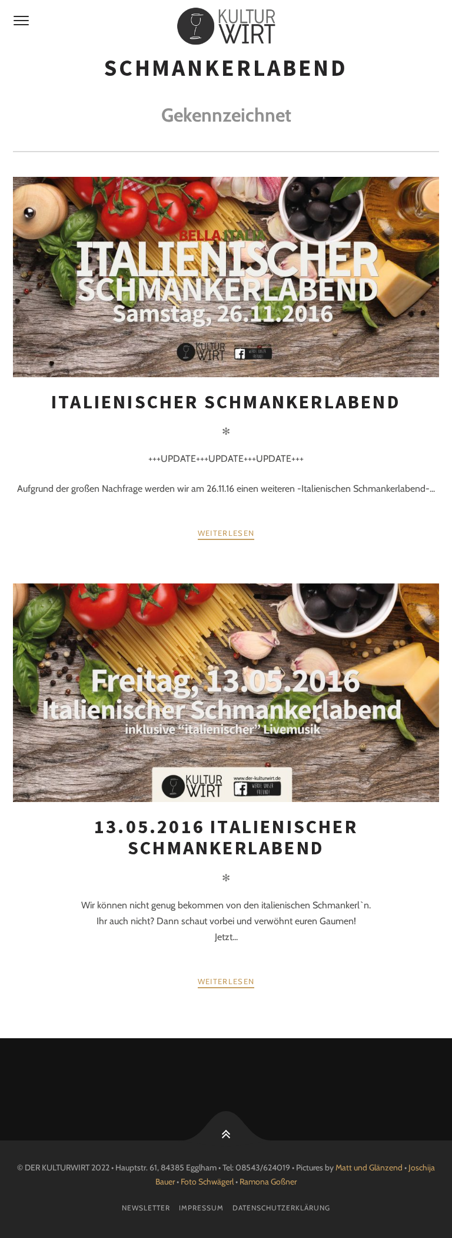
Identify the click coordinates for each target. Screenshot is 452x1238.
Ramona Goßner (268, 1181)
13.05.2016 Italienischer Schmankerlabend (226, 837)
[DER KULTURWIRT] (226, 26)
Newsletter (146, 1207)
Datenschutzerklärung (281, 1207)
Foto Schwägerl (207, 1181)
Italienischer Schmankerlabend (226, 402)
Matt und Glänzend (369, 1167)
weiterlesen (226, 533)
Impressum (201, 1207)
